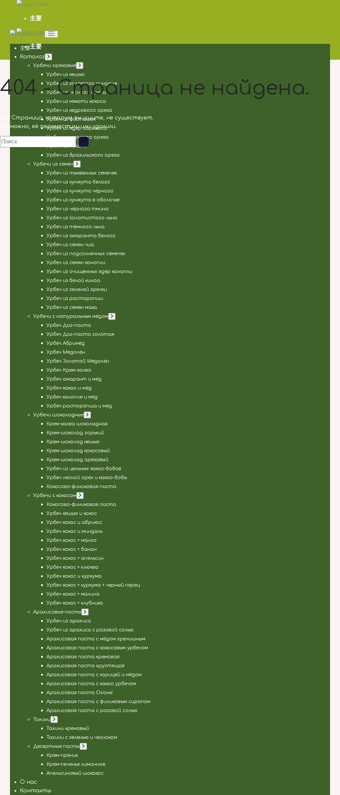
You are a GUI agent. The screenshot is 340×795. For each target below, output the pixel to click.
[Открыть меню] (51, 34)
